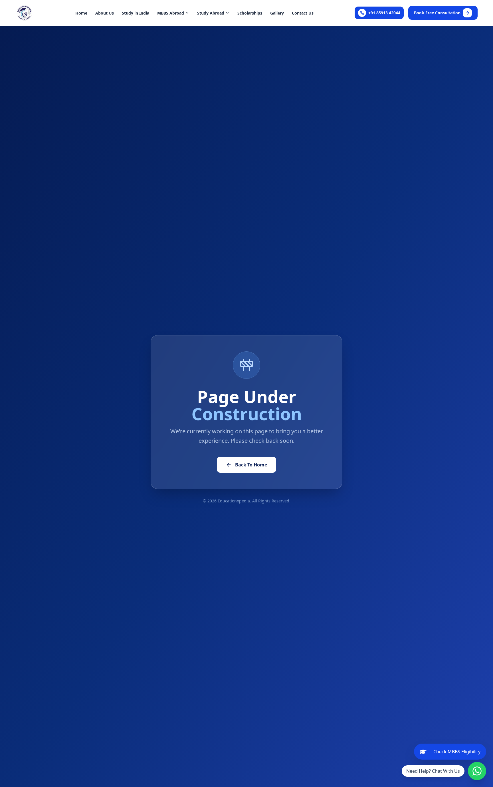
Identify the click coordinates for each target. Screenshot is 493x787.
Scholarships (249, 13)
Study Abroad (210, 13)
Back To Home (251, 465)
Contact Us (303, 13)
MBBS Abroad (170, 13)
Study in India (135, 13)
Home (81, 13)
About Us (104, 13)
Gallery (277, 13)
